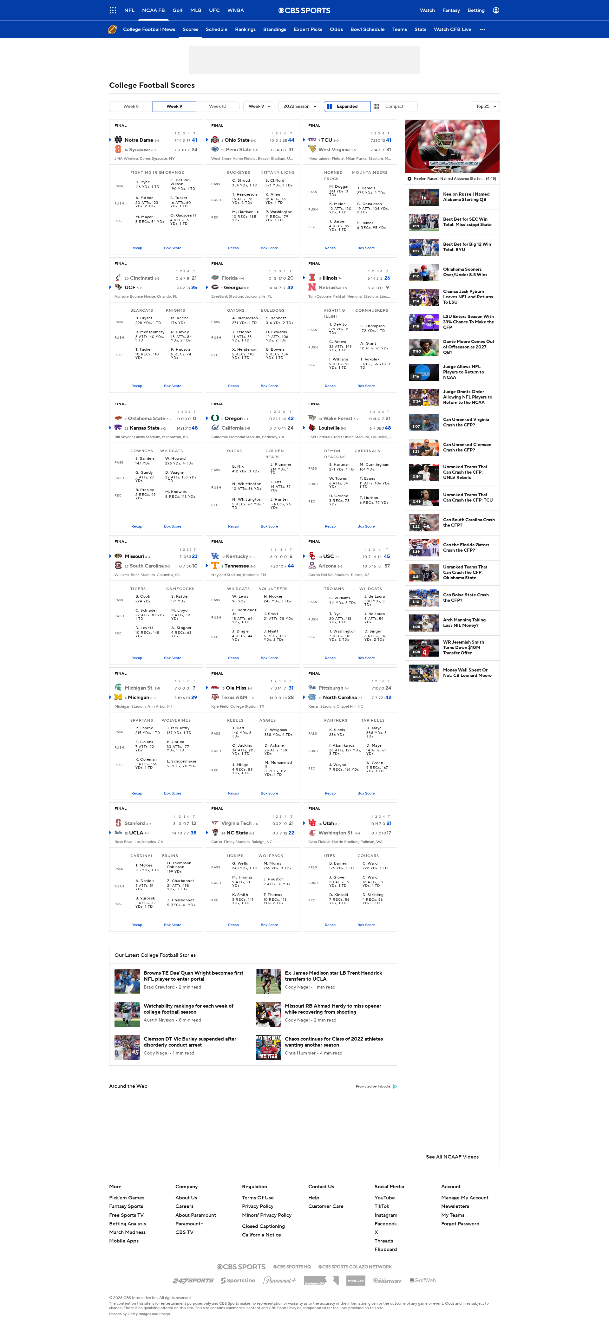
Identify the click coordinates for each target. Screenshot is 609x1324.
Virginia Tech (236, 823)
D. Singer (373, 631)
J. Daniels (366, 188)
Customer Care (326, 1206)
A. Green (374, 763)
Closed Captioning (263, 1226)
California (232, 428)
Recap (136, 248)
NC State (237, 832)
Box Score (172, 248)
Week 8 (131, 106)
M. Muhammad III (278, 765)
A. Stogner (181, 628)
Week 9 (174, 106)
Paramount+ (189, 1224)
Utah (328, 823)
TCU (326, 140)
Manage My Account (464, 1198)
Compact (394, 106)
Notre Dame (139, 140)
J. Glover (337, 877)
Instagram (386, 1215)
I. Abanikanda (342, 746)
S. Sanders (145, 459)
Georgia (233, 287)
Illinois (330, 278)
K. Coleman (146, 760)
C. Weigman (276, 730)
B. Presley (144, 490)
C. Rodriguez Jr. (244, 612)
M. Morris (272, 864)
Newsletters (455, 1206)
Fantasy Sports (126, 1206)
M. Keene (180, 318)
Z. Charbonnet (180, 881)
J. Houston (274, 879)
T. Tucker (143, 350)
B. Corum (175, 742)
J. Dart (238, 728)
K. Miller (337, 204)
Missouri (134, 556)
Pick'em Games (126, 1198)
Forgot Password (460, 1224)
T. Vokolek (369, 359)
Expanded (347, 106)
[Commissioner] (321, 1278)
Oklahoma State (146, 418)
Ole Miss (236, 688)
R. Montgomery (149, 332)
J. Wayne (337, 765)
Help (313, 1198)
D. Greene (338, 496)
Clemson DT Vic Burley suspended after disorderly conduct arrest (190, 1042)
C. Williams (339, 598)
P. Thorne (144, 728)
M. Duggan (339, 187)
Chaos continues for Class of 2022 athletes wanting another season (334, 1042)
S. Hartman (339, 465)
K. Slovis (337, 730)
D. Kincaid (338, 895)
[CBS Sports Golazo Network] (355, 1266)
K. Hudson (180, 350)
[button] (113, 10)
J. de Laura (374, 597)
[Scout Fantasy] (387, 1280)
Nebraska (329, 287)
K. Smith (240, 895)
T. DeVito (338, 325)
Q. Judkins (242, 746)
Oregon (234, 418)
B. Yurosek (145, 898)
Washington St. (336, 832)
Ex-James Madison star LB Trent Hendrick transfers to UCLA (333, 976)
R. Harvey (180, 332)
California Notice (261, 1235)
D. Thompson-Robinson (180, 865)
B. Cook (142, 597)
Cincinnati (141, 278)
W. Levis (240, 597)
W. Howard (175, 459)
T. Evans (367, 479)
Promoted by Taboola (373, 1086)
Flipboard (386, 1249)
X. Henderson (245, 350)
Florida (229, 278)
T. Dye (335, 614)
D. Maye (374, 728)
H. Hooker (273, 597)
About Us (186, 1198)
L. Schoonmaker (182, 761)
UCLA (136, 832)
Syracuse (139, 149)
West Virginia (334, 149)
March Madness (127, 1232)
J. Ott (276, 482)
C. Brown (337, 342)
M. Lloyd (179, 611)
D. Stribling (373, 895)
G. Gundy (144, 473)
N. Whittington (246, 484)
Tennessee (237, 565)
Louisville (329, 428)
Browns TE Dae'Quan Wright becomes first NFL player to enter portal (193, 976)
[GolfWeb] (423, 1280)
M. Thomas (242, 877)
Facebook (386, 1224)
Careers (184, 1206)
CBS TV (184, 1232)
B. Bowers (275, 350)
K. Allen (272, 195)
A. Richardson (245, 318)
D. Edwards (276, 332)
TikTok (382, 1206)
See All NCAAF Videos (452, 1157)
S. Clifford (274, 181)
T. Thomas (273, 895)
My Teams (452, 1215)
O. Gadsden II (183, 215)
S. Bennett (276, 318)
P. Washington (278, 212)
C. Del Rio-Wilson (180, 182)
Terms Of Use (258, 1198)
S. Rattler (180, 597)
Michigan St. (139, 688)
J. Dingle (240, 631)
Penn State (239, 149)
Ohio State (237, 140)
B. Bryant (144, 318)
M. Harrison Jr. (245, 212)
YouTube (385, 1198)
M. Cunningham (374, 465)
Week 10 (217, 106)
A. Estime (144, 198)
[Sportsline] (238, 1279)
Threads (384, 1241)
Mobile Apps (124, 1241)
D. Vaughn (174, 473)
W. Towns (338, 479)
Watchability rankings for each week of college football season (188, 1009)
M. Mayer (144, 217)
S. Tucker (178, 198)
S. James (365, 223)
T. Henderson (244, 195)
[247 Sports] (193, 1279)
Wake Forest (337, 418)
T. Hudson (369, 498)
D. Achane (274, 746)
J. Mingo (240, 765)
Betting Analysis (127, 1224)
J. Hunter (279, 500)
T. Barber (337, 222)
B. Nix (238, 467)
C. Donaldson (369, 204)
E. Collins (144, 742)
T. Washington (342, 631)
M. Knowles (176, 492)
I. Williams (339, 359)
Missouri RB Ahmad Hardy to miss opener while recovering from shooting (333, 1009)
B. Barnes (338, 864)
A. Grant (368, 344)
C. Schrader (146, 611)
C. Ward (370, 864)
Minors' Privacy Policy (266, 1215)
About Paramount (195, 1215)
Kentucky (237, 556)
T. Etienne (242, 332)
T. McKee (144, 865)
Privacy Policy (257, 1206)
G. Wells (240, 864)
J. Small (271, 614)
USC (328, 556)
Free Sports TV (126, 1215)
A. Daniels (144, 881)
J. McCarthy (178, 728)
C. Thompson (372, 326)
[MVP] (355, 1278)
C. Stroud (241, 181)
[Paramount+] (279, 1279)
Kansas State (145, 428)
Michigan (138, 697)
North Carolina (340, 697)
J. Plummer (281, 465)
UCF (130, 287)
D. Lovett (144, 628)
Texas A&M (234, 697)
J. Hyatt (271, 631)
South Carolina (147, 565)
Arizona (327, 565)
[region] (452, 146)
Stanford (135, 823)
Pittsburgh (330, 688)
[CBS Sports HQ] (292, 1266)
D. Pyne (142, 182)
